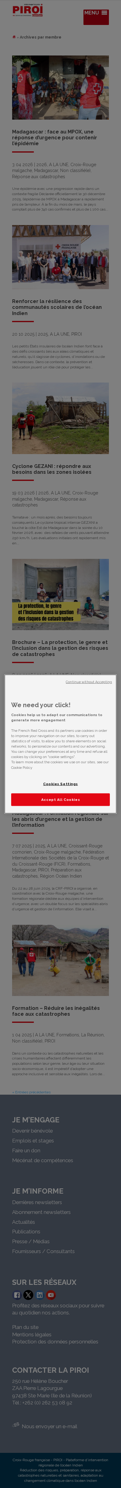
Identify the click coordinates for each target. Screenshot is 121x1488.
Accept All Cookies (60, 799)
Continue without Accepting (89, 681)
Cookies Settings (60, 783)
